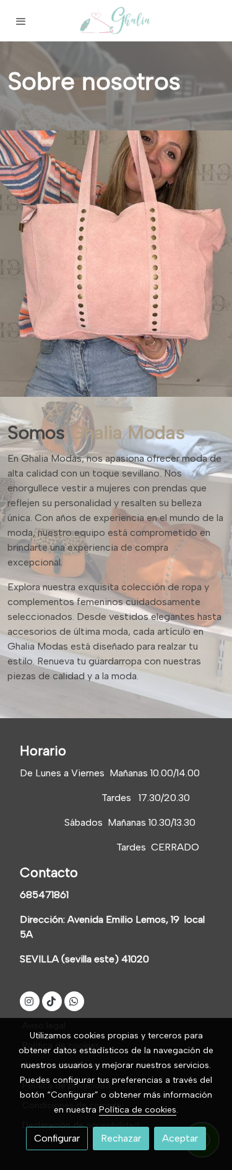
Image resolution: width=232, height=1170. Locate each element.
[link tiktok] (51, 1001)
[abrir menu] (21, 21)
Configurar (57, 1138)
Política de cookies (137, 1109)
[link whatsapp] (73, 1001)
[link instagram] (29, 1001)
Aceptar (180, 1138)
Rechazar (121, 1138)
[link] (116, 20)
